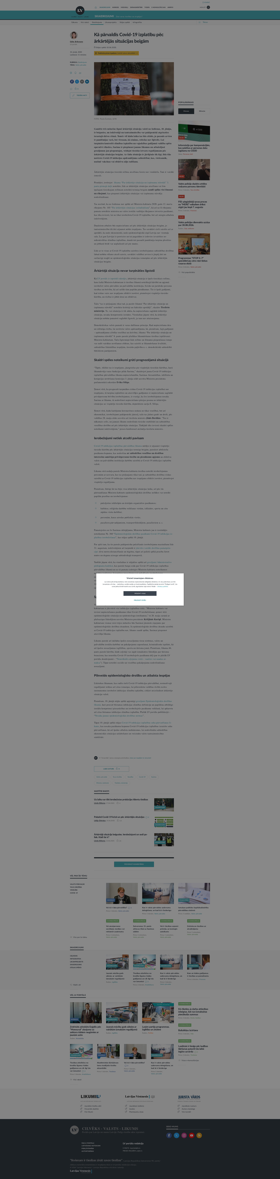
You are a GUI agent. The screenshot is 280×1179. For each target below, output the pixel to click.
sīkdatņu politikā (162, 586)
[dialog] (140, 589)
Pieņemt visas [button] (140, 593)
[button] (140, 600)
